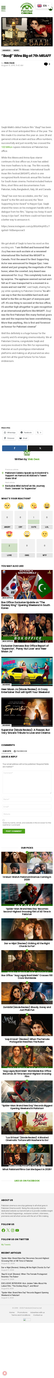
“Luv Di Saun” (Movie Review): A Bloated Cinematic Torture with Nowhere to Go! (27, 1139)
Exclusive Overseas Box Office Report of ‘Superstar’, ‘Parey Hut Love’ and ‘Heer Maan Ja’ (25, 648)
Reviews (6, 684)
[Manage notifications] (5, 1373)
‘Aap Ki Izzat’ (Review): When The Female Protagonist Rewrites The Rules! (26, 1040)
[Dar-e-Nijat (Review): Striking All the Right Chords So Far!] (27, 929)
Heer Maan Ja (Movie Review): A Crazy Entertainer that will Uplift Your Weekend (25, 690)
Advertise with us (37, 1312)
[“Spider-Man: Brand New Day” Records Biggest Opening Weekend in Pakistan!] (27, 1091)
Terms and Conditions (21, 1315)
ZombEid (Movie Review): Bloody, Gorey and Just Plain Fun (27, 1008)
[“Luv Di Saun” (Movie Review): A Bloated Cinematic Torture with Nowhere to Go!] (27, 1123)
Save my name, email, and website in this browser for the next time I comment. (27, 824)
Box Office (8, 597)
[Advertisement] (27, 95)
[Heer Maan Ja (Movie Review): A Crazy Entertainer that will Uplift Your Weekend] (27, 671)
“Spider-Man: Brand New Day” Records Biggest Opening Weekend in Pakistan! (27, 1107)
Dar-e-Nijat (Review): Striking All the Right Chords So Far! (27, 945)
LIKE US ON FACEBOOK (27, 1180)
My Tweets (5, 1245)
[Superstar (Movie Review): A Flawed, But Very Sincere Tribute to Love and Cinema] (27, 712)
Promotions (22, 1312)
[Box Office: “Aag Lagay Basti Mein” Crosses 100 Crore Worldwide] (27, 961)
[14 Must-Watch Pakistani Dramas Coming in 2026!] (27, 863)
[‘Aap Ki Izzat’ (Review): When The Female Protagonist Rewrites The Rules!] (27, 1025)
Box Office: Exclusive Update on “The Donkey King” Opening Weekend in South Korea (25, 605)
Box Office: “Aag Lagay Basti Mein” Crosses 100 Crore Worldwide (26, 977)
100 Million (6, 147)
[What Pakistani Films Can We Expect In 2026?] (27, 1155)
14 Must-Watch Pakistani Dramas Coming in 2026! (27, 878)
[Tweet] (40, 448)
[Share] (14, 448)
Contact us (37, 1315)
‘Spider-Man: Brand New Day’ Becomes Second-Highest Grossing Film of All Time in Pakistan (27, 911)
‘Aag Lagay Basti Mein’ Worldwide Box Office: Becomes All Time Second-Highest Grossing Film (26, 1073)
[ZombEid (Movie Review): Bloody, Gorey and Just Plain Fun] (27, 993)
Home (12, 1312)
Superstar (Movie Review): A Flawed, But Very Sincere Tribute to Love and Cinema (25, 731)
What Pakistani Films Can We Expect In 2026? (27, 1169)
